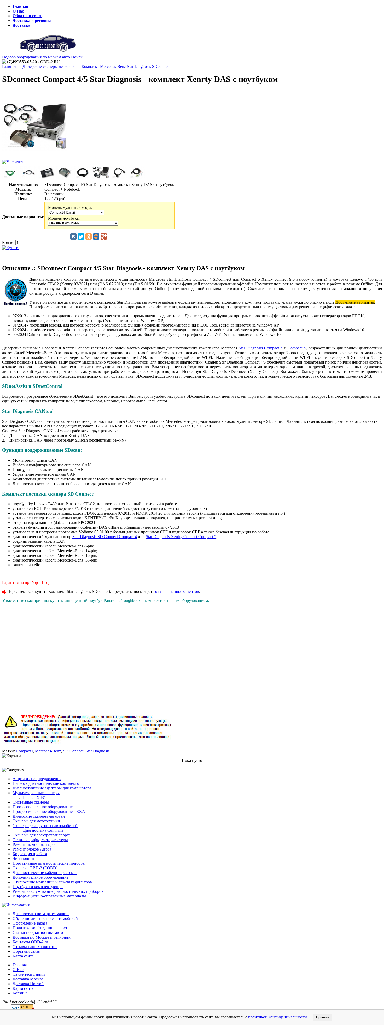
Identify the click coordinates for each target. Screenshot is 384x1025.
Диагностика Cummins (43, 830)
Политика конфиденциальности (41, 928)
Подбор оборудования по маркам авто (36, 57)
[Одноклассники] (88, 236)
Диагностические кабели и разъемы (45, 872)
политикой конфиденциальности (277, 1017)
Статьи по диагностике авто (38, 932)
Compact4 (24, 751)
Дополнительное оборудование (40, 877)
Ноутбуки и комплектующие (38, 886)
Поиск (77, 57)
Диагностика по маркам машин (41, 914)
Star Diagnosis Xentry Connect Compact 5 (181, 536)
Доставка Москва (28, 979)
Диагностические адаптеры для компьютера (52, 788)
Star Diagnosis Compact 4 (260, 348)
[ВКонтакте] (73, 236)
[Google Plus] (104, 236)
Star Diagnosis (97, 751)
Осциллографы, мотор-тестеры (40, 839)
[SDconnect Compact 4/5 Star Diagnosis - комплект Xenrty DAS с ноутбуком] (34, 158)
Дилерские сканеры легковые (48, 66)
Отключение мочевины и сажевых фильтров (52, 882)
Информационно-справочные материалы (49, 896)
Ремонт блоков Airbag (32, 849)
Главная (20, 6)
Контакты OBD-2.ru (30, 942)
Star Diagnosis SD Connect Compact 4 (104, 536)
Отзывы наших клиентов (35, 946)
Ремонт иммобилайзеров (35, 844)
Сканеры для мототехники (36, 821)
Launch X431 (34, 797)
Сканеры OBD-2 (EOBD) (35, 868)
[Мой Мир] (96, 236)
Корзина (20, 993)
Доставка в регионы (32, 20)
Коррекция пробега (30, 854)
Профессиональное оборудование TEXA (49, 811)
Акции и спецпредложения (37, 778)
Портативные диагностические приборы (49, 863)
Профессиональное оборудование (43, 807)
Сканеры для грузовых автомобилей (45, 825)
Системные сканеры (31, 802)
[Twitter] (81, 236)
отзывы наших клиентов (177, 591)
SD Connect (73, 751)
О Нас (18, 11)
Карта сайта (23, 956)
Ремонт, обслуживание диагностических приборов (58, 891)
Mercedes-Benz (48, 751)
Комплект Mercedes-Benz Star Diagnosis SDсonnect (126, 66)
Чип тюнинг (24, 858)
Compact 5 (297, 348)
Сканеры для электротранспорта (42, 835)
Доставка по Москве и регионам (42, 937)
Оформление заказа (30, 923)
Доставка (21, 25)
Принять (322, 1017)
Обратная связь (27, 16)
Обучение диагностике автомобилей (45, 918)
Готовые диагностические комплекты (46, 783)
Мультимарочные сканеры (36, 793)
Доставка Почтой (28, 983)
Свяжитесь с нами (29, 974)
